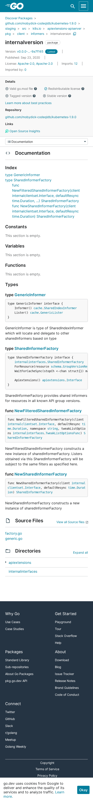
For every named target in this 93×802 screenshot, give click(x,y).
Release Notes (65, 681)
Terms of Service (47, 769)
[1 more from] (5, 562)
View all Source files (70, 522)
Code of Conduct (67, 694)
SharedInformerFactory (36, 348)
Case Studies (14, 629)
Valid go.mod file (21, 88)
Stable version (57, 96)
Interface (74, 380)
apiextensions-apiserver (64, 28)
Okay (83, 790)
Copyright (47, 763)
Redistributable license (64, 88)
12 (70, 63)
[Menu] (46, 141)
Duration (20, 428)
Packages (14, 651)
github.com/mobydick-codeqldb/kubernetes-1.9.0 (40, 23)
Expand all (80, 552)
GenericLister (51, 312)
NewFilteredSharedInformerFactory (48, 410)
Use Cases (12, 622)
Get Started (65, 613)
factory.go (13, 533)
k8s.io (37, 28)
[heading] (18, 6)
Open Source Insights (24, 131)
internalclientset (22, 424)
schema (56, 366)
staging (10, 28)
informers (37, 33)
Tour (58, 629)
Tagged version (20, 96)
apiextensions (53, 380)
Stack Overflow (66, 636)
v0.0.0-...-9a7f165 (24, 51)
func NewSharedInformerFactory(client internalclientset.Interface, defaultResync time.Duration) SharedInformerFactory (45, 211)
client (21, 33)
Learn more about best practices (28, 103)
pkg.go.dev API (16, 681)
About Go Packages (19, 674)
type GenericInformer (22, 175)
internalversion (60, 33)
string (52, 428)
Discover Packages (18, 18)
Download (62, 660)
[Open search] (73, 6)
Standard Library (17, 660)
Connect (13, 703)
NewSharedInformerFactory (40, 474)
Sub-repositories (17, 667)
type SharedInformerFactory (28, 180)
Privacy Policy (47, 775)
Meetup (10, 739)
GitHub (10, 719)
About (60, 651)
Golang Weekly (15, 746)
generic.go (13, 538)
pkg (8, 33)
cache (38, 308)
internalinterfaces (30, 362)
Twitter (10, 712)
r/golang (11, 732)
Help (58, 642)
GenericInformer (30, 295)
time (71, 487)
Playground (63, 622)
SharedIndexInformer (60, 308)
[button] (7, 88)
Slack (9, 726)
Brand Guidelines (67, 687)
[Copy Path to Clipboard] (75, 34)
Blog (58, 667)
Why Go (12, 613)
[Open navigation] (83, 6)
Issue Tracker (64, 674)
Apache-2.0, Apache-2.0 (35, 63)
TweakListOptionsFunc (63, 433)
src (24, 28)
